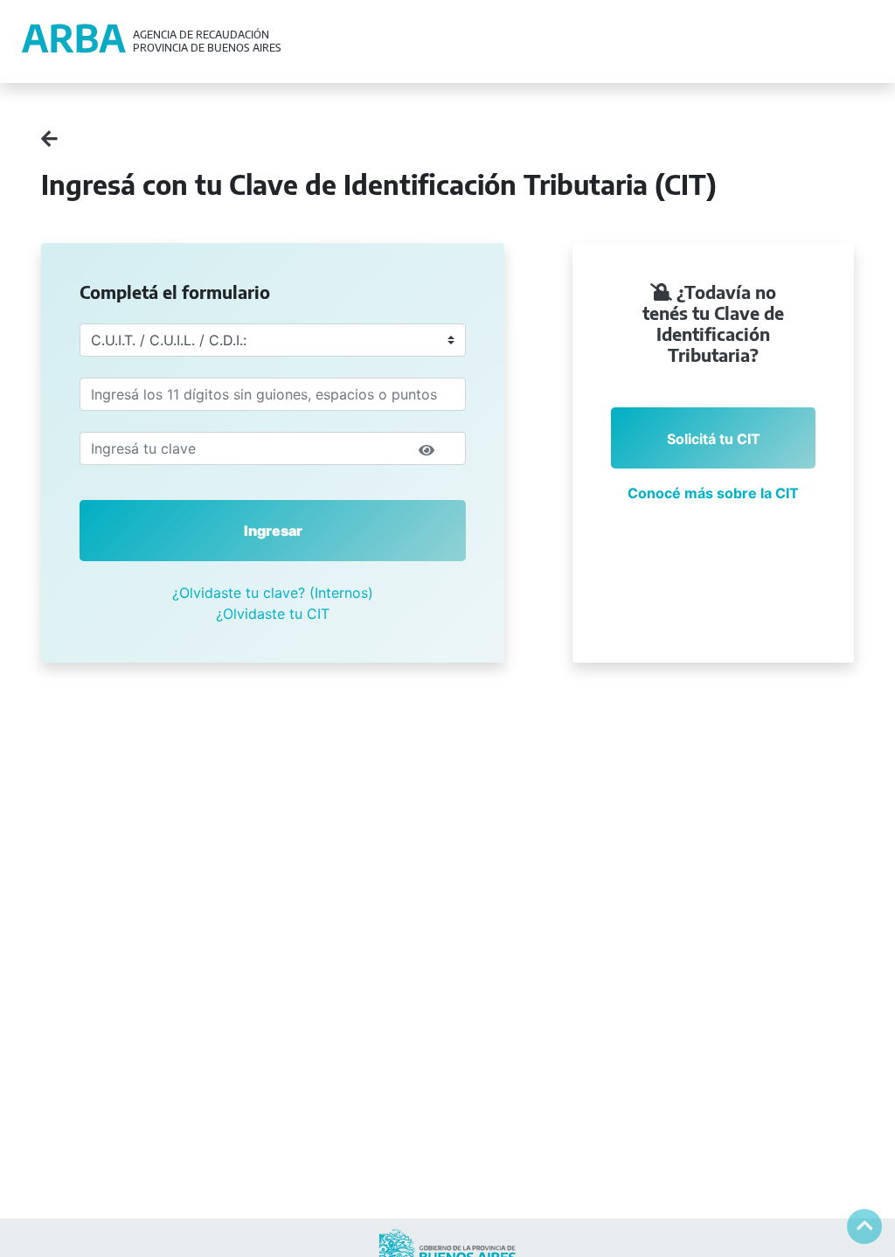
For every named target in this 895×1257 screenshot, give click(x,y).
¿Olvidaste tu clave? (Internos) (272, 592)
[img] (426, 450)
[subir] (864, 1226)
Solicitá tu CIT (713, 439)
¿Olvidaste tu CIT (273, 613)
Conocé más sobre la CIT (713, 493)
